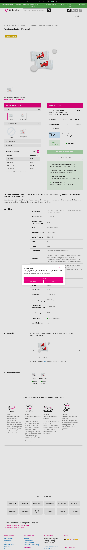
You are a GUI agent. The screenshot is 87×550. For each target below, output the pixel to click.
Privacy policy (59, 267)
